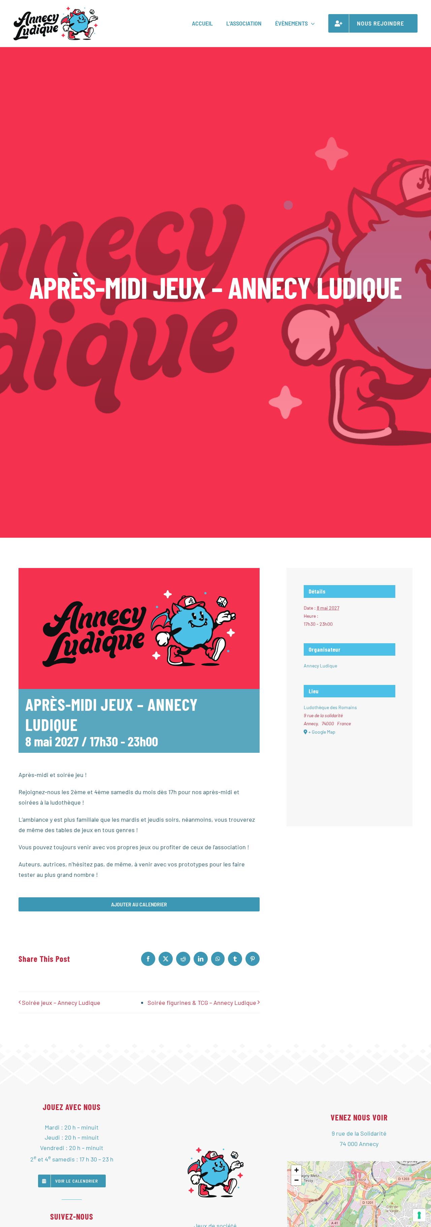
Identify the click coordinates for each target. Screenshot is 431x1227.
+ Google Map (321, 732)
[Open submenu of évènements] (311, 23)
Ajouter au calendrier (139, 904)
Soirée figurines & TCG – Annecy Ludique (201, 1002)
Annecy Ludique (320, 665)
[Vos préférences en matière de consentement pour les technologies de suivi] (419, 1215)
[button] (296, 1170)
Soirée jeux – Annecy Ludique (61, 1002)
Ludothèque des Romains (330, 707)
